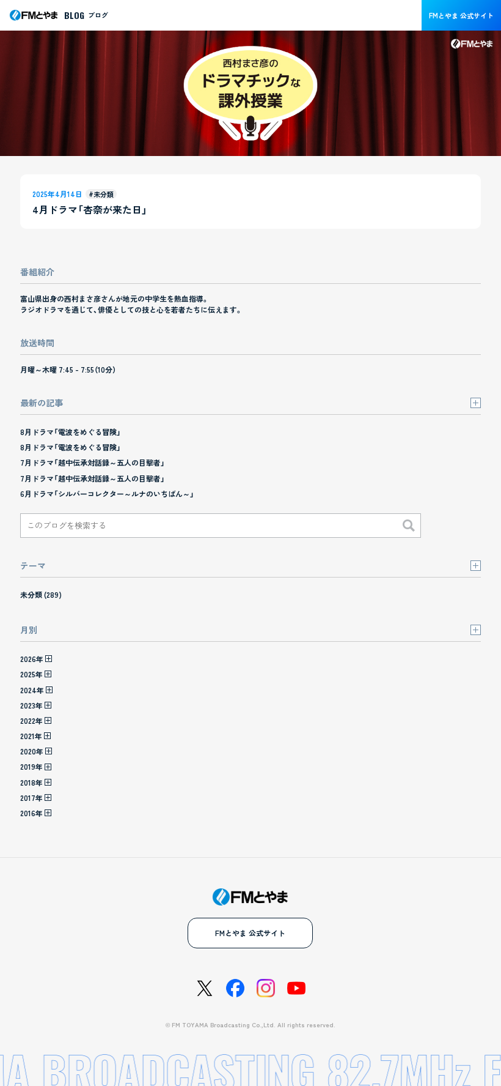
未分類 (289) (41, 594)
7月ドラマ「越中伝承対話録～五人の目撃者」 (92, 462)
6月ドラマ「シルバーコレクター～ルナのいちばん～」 (107, 493)
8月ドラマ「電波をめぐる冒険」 (70, 431)
